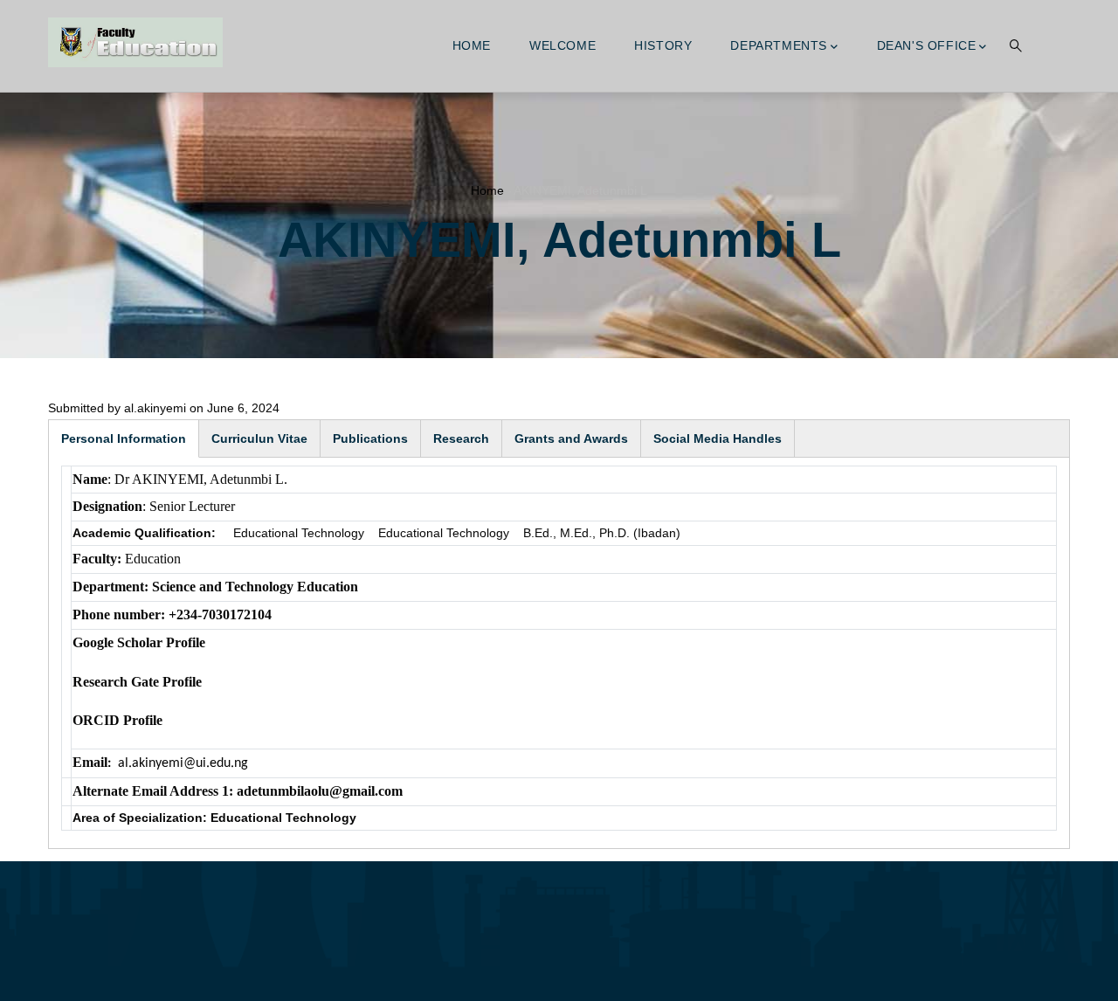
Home (471, 45)
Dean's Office (927, 45)
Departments (778, 45)
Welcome (562, 45)
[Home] (135, 42)
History (663, 45)
